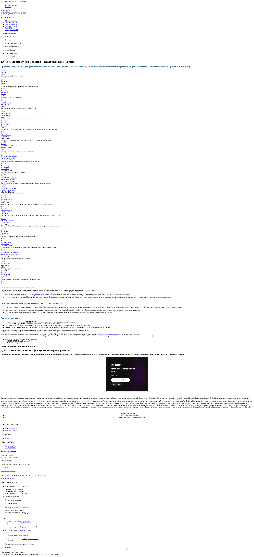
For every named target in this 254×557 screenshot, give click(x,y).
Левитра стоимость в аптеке (129, 415)
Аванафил (4, 233)
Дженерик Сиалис (11, 430)
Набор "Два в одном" (8, 179)
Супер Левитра (6, 222)
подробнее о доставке (8, 471)
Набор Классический (8, 158)
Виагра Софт (5, 104)
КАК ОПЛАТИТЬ (11, 23)
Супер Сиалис (6, 201)
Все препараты (6, 17)
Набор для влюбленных (9, 254)
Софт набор (5, 169)
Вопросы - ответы (11, 5)
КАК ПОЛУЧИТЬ (11, 24)
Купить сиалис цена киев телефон (38, 294)
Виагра (3, 72)
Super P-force (5, 136)
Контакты (8, 7)
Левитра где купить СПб (129, 414)
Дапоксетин (5, 126)
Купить (3, 79)
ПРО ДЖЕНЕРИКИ (11, 30)
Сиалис (3, 83)
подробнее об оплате (8, 478)
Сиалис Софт (5, 115)
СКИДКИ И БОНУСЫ (12, 26)
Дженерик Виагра (11, 428)
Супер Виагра (5, 211)
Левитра (3, 94)
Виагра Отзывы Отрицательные (160, 297)
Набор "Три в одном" (8, 190)
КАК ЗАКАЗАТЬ (11, 21)
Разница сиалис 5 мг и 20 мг (138, 307)
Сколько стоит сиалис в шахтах (109, 334)
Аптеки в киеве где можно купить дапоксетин (129, 417)
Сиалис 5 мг (5, 276)
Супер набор (5, 244)
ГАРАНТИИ (9, 28)
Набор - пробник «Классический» (10, 447)
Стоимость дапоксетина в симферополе (104, 307)
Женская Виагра (6, 147)
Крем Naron (5, 265)
